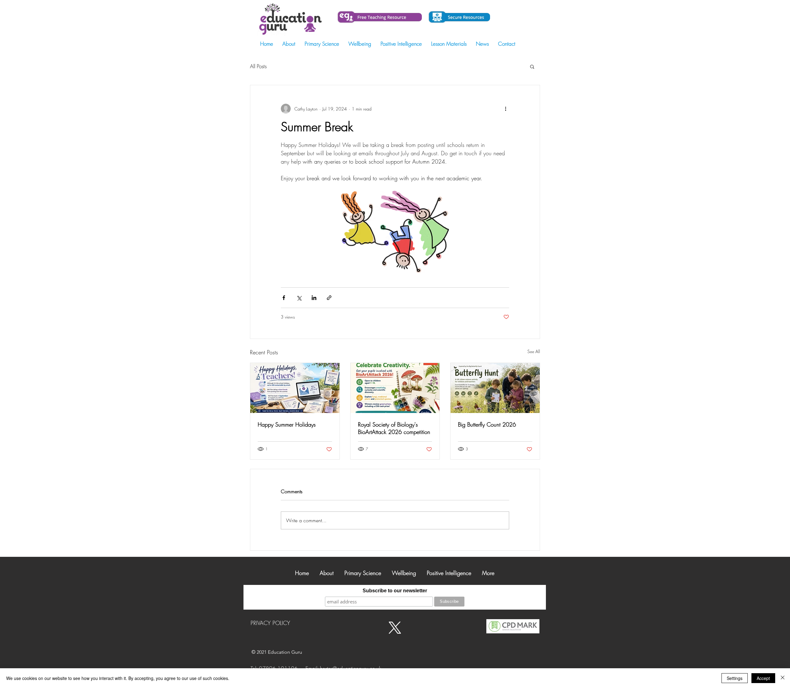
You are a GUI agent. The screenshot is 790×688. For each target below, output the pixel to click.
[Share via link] (329, 298)
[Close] (782, 678)
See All (533, 351)
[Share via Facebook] (284, 298)
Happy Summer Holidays (287, 424)
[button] (532, 66)
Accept (763, 678)
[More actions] (505, 108)
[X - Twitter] (395, 628)
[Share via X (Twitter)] (299, 298)
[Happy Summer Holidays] (294, 388)
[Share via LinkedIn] (314, 298)
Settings (734, 678)
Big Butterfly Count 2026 (487, 424)
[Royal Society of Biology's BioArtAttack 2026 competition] (395, 388)
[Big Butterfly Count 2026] (495, 388)
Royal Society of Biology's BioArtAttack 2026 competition (394, 428)
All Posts (258, 66)
